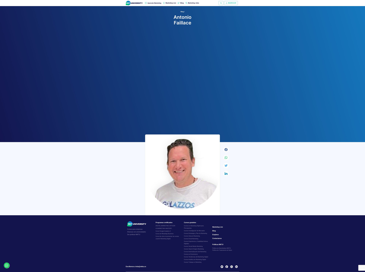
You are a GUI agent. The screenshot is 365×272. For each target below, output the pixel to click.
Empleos (215, 234)
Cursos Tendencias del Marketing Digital (196, 257)
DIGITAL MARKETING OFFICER (165, 225)
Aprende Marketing (154, 3)
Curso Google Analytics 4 (163, 231)
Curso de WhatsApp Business (164, 233)
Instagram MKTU (232, 266)
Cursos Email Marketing (191, 238)
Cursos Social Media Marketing (193, 246)
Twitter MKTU (222, 266)
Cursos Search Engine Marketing (194, 249)
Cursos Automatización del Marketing (195, 251)
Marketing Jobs (193, 3)
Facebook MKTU (227, 266)
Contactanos (217, 238)
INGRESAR (232, 3)
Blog (182, 3)
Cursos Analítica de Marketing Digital (195, 259)
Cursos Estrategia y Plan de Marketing (195, 233)
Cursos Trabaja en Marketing (192, 262)
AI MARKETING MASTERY (164, 228)
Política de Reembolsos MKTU (221, 248)
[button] (221, 3)
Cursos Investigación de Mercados (194, 230)
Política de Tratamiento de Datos (222, 250)
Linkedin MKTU (236, 266)
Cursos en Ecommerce (191, 254)
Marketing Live (171, 3)
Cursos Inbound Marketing (192, 236)
